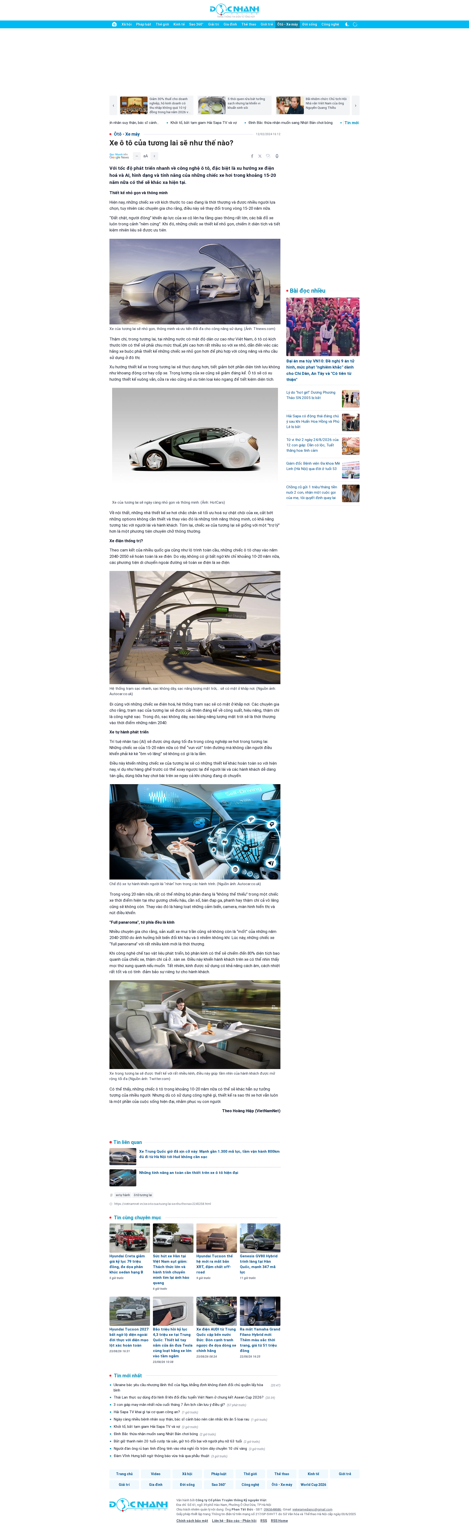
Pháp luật (143, 24)
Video (155, 1474)
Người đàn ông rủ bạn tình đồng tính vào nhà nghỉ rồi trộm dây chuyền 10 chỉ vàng (189, 1448)
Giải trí (213, 24)
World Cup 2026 (313, 1485)
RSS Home (279, 1521)
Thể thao (248, 24)
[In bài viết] (277, 156)
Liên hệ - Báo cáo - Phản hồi (234, 1521)
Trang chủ (124, 1474)
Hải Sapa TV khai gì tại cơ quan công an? (156, 1412)
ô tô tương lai (143, 1195)
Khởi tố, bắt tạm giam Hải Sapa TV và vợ (141, 122)
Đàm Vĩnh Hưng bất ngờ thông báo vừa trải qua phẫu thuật (170, 1456)
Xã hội (127, 24)
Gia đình (230, 24)
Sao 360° (196, 24)
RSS (263, 1521)
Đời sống (309, 24)
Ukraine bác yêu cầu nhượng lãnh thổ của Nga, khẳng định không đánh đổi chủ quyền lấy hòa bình (197, 1387)
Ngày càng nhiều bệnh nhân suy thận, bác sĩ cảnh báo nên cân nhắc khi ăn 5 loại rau (190, 1419)
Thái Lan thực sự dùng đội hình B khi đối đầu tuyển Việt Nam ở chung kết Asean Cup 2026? (194, 1397)
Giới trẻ (267, 24)
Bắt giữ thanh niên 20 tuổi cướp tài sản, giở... (318, 122)
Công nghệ (330, 24)
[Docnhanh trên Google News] (119, 156)
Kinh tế (179, 24)
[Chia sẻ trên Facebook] (252, 156)
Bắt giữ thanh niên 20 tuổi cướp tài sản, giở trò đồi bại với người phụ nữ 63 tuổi (187, 1441)
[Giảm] (137, 156)
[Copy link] (268, 156)
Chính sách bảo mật (192, 1521)
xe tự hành (123, 1195)
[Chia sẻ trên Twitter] (260, 156)
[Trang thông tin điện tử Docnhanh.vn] (234, 10)
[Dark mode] (347, 24)
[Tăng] (154, 156)
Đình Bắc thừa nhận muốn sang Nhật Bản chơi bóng (228, 122)
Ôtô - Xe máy (287, 24)
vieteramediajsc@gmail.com (312, 1509)
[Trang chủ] (114, 24)
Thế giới (162, 24)
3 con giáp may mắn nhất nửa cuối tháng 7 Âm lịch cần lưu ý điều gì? (180, 1404)
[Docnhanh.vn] (138, 1506)
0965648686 (273, 1509)
